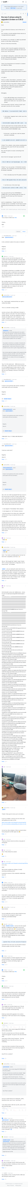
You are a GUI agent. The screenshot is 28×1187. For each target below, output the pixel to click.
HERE (15, 217)
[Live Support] (23, 2)
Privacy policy (18, 1185)
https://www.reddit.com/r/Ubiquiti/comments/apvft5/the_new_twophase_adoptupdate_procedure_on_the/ (14, 824)
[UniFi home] (5, 1)
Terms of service (10, 1185)
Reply (3, 251)
